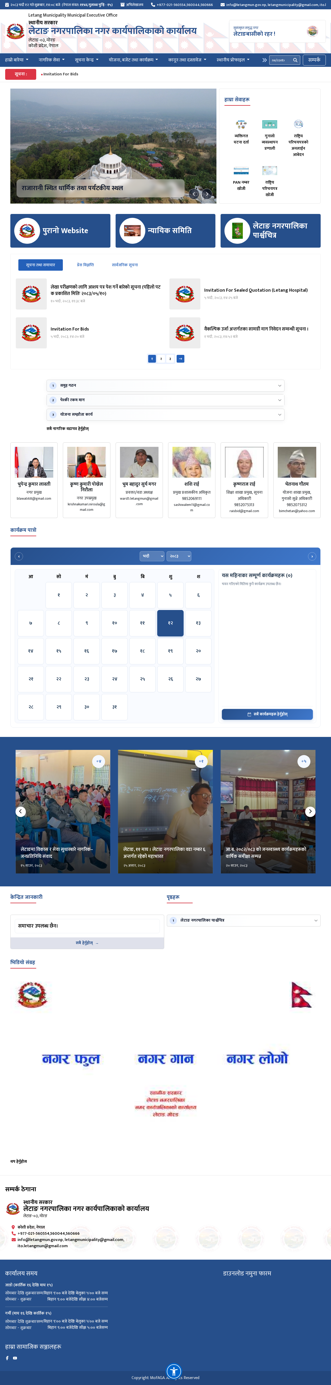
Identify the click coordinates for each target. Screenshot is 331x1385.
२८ (30, 707)
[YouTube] (15, 1358)
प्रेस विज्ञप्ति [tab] (85, 265)
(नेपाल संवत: (87, 5)
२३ (86, 679)
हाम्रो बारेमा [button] (15, 60)
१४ (30, 651)
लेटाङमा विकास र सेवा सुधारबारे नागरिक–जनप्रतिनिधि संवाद (57, 853)
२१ (30, 679)
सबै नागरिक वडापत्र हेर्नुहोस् (68, 429)
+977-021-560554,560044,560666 (185, 5)
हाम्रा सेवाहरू (237, 99)
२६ (170, 679)
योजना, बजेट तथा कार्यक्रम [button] (131, 60)
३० (86, 707)
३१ (114, 707)
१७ (114, 651)
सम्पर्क (314, 60)
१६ (86, 651)
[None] (113, 146)
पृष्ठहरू (173, 897)
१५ (58, 651)
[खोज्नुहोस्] (295, 60)
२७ (198, 679)
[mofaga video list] (165, 1067)
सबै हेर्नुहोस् (84, 942)
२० (198, 651)
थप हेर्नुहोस (18, 1161)
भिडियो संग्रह (22, 962)
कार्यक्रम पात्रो (23, 530)
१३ (198, 623)
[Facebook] (7, 1358)
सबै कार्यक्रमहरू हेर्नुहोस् (271, 714)
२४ (114, 679)
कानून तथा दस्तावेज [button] (185, 60)
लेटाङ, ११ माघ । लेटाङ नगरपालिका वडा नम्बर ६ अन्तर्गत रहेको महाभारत (164, 853)
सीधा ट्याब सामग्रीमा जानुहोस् (35, 919)
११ (142, 623)
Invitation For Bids (60, 74)
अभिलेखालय (134, 5)
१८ (142, 651)
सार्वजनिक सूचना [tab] (125, 265)
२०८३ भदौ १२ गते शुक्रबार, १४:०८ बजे (35, 5)
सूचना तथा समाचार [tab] (44, 265)
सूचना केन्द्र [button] (85, 60)
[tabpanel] (165, 321)
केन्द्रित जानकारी (26, 897)
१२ (170, 623)
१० (114, 623)
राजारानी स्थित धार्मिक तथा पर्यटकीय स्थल (72, 188)
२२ (58, 679)
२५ (142, 679)
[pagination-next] (180, 359)
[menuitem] (59, 5)
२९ (58, 707)
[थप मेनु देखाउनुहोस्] (264, 60)
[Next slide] (206, 194)
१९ (170, 651)
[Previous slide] (194, 194)
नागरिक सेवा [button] (50, 60)
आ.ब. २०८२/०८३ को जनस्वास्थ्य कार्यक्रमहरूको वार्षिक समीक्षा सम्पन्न (266, 853)
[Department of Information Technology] (15, 31)
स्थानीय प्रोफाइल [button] (231, 60)
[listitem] (89, 294)
